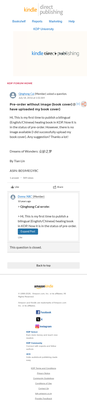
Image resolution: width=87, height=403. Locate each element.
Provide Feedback (43, 398)
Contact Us (43, 388)
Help (72, 21)
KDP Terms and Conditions (43, 368)
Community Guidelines (43, 378)
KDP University (43, 29)
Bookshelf (18, 21)
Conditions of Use (43, 383)
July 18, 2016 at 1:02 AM (32, 97)
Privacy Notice (43, 373)
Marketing (55, 21)
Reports (37, 21)
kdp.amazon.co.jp (43, 393)
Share (60, 186)
